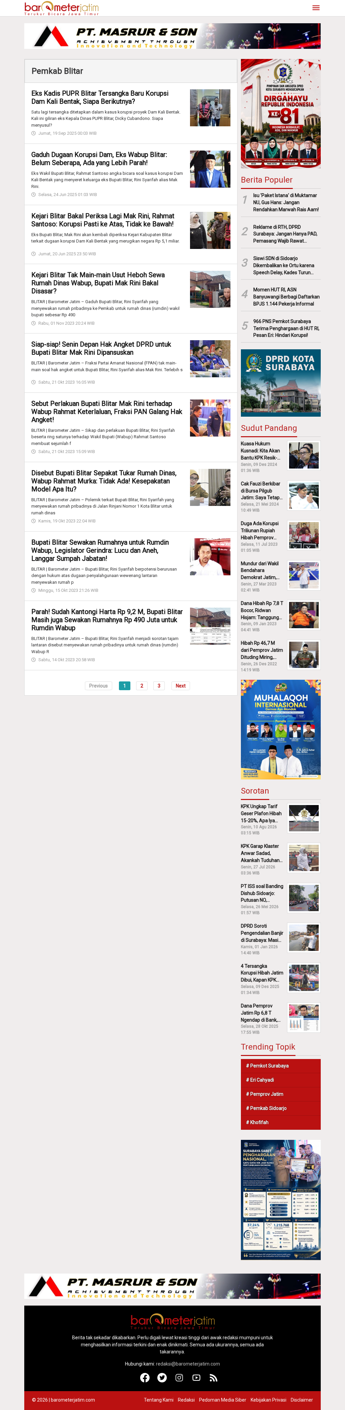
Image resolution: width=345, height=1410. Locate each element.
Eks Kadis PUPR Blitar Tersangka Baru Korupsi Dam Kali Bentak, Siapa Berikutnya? (99, 97)
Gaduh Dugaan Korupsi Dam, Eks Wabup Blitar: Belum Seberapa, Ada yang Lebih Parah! (99, 159)
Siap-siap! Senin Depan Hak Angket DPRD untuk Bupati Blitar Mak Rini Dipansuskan (101, 348)
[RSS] (214, 1380)
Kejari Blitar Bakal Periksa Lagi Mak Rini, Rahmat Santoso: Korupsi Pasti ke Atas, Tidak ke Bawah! (103, 220)
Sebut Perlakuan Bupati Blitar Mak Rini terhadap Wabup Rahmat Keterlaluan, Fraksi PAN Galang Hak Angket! (106, 411)
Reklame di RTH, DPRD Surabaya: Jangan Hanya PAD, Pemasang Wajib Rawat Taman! (285, 234)
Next (181, 685)
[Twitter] (162, 1380)
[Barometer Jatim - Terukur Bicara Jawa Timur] (61, 7)
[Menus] (316, 8)
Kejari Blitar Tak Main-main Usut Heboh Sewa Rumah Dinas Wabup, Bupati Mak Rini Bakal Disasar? (98, 283)
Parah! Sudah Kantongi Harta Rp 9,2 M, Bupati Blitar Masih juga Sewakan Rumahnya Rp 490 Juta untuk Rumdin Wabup (107, 620)
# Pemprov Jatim (264, 1094)
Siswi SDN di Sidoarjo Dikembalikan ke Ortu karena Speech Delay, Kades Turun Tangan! (283, 266)
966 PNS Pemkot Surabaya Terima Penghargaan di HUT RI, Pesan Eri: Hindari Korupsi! (286, 328)
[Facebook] (145, 1380)
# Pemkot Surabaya (267, 1065)
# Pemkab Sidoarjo (266, 1108)
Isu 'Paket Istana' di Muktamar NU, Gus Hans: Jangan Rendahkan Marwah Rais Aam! (286, 202)
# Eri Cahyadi (260, 1080)
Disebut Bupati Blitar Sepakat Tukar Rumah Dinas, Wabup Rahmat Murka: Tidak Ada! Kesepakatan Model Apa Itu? (104, 481)
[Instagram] (179, 1380)
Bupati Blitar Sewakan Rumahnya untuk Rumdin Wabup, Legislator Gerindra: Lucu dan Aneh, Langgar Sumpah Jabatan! (100, 550)
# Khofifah (257, 1122)
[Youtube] (196, 1380)
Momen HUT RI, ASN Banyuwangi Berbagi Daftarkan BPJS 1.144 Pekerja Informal (286, 297)
